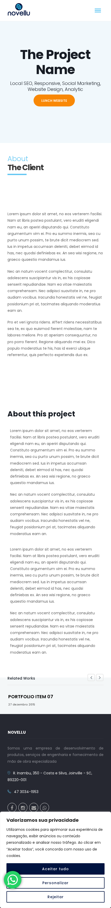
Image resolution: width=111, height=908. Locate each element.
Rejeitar (55, 896)
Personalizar (55, 882)
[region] (55, 860)
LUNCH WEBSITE (54, 100)
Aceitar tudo (55, 868)
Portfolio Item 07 (30, 696)
